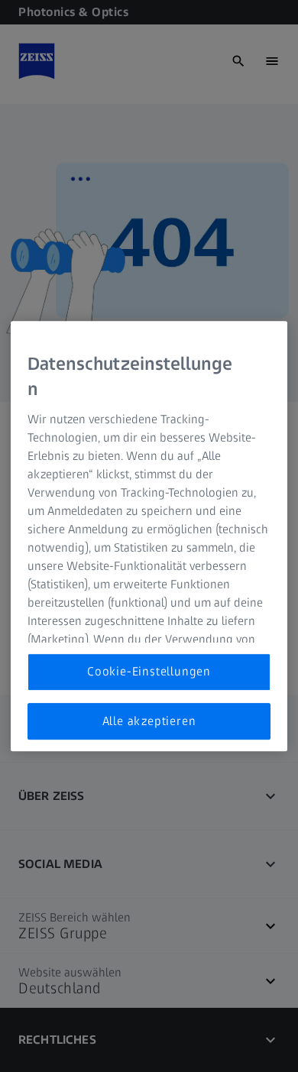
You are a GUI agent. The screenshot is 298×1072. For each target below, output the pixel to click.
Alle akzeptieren (149, 721)
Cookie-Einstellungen (149, 672)
